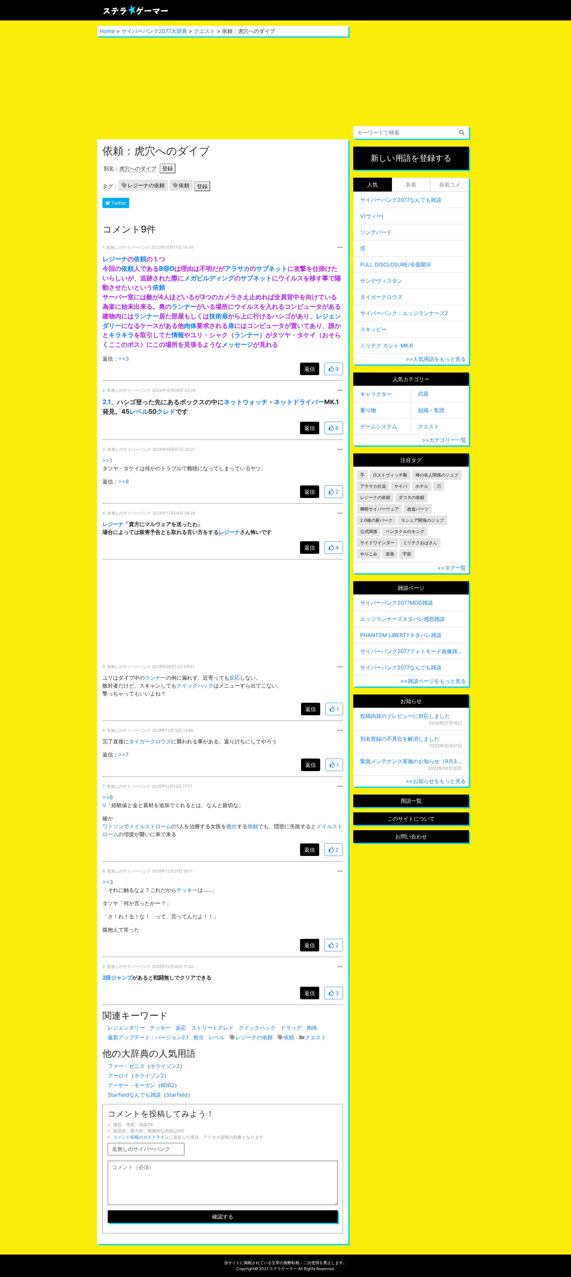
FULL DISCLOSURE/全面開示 (395, 264)
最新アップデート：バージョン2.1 (148, 1037)
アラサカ (237, 268)
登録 (167, 168)
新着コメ (449, 184)
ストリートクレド (212, 1027)
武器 (423, 393)
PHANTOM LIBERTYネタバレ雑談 (400, 635)
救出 (231, 826)
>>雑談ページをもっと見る (433, 681)
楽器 (390, 553)
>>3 (123, 358)
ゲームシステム (378, 426)
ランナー (184, 306)
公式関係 (368, 531)
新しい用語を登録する (411, 158)
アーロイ (118, 1075)
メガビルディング (209, 278)
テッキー (187, 890)
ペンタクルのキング (405, 531)
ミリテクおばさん (420, 542)
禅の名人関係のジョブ (436, 475)
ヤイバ (400, 486)
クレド (166, 411)
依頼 (184, 185)
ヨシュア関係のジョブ (422, 520)
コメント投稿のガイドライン (141, 1137)
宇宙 (406, 553)
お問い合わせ (411, 836)
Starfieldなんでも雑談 (134, 1094)
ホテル (421, 486)
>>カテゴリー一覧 (444, 440)
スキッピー (373, 329)
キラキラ (121, 335)
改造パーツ (418, 509)
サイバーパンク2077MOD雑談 (396, 602)
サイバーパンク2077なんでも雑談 (400, 199)
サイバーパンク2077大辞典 (154, 31)
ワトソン (113, 826)
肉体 (190, 326)
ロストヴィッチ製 (390, 475)
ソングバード (376, 232)
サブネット (271, 268)
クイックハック (194, 685)
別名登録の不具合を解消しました (399, 738)
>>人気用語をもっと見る (436, 359)
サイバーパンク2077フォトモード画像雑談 (411, 651)
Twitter (118, 203)
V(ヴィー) (372, 216)
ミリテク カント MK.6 (386, 345)
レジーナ (115, 259)
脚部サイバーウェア (379, 509)
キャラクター (376, 394)
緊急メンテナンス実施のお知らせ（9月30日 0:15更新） (411, 761)
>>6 (107, 797)
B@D (166, 268)
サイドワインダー (377, 542)
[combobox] (411, 132)
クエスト (204, 31)
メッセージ (237, 344)
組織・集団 (431, 410)
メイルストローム (150, 826)
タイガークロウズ (150, 741)
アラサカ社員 (373, 486)
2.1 (106, 402)
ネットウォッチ (246, 402)
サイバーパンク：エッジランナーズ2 (404, 313)
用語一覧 (411, 801)
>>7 (123, 754)
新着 (411, 184)
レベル (139, 411)
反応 (234, 677)
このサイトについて (411, 818)
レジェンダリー (126, 1027)
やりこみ (368, 553)
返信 (309, 369)
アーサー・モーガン (131, 1085)
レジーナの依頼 (146, 185)
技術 (215, 316)
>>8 (123, 481)
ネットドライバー (299, 402)
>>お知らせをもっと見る (436, 781)
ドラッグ (291, 1027)
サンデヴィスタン (381, 280)
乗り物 (368, 410)
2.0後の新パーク (376, 520)
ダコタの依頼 (411, 497)
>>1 (107, 460)
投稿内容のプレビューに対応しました (405, 716)
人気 (372, 184)
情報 (177, 335)
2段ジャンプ (117, 977)
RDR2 (167, 1085)
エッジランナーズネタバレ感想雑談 (402, 619)
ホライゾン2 (165, 1066)
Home (107, 31)
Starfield (177, 1094)
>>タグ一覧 (452, 567)
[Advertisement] (222, 88)
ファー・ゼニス (126, 1066)
